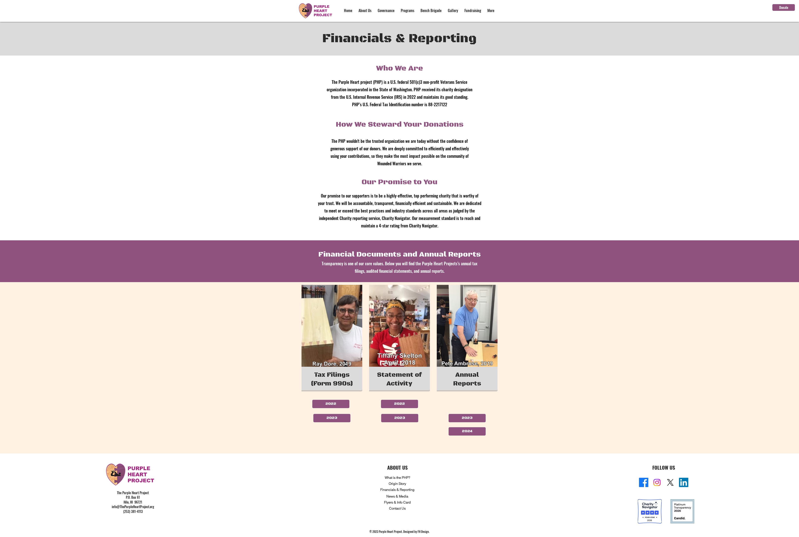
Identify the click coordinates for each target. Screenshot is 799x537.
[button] (365, 10)
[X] (670, 482)
